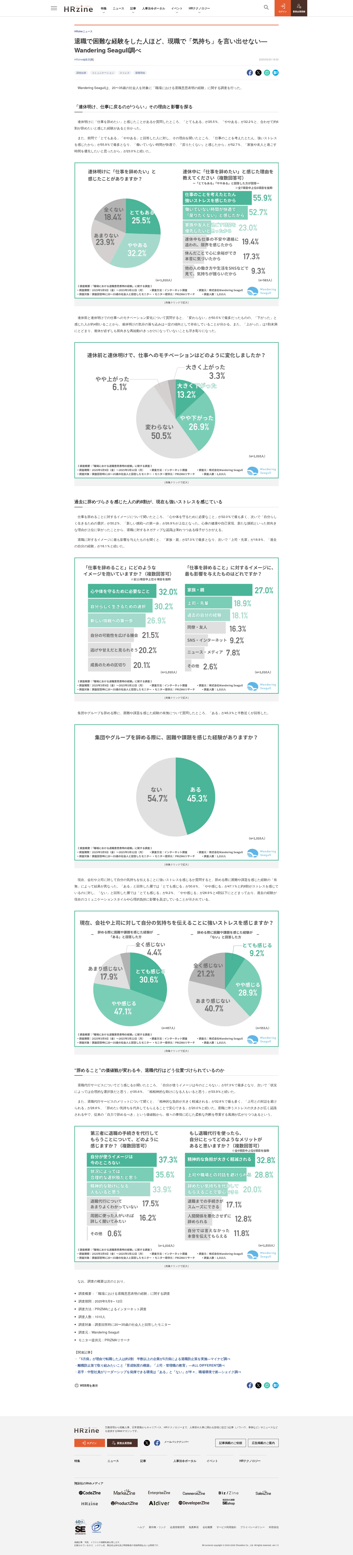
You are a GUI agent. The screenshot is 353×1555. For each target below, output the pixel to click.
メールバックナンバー (176, 1442)
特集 (104, 8)
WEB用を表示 (89, 1385)
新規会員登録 (124, 1443)
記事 (133, 8)
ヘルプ (141, 1527)
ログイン (92, 1443)
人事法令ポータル (153, 8)
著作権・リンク (157, 1527)
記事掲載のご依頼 (230, 1443)
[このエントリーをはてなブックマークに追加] (276, 72)
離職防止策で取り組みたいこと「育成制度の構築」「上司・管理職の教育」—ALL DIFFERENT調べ (151, 1365)
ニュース (118, 8)
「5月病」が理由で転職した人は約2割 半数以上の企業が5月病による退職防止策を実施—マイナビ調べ (154, 1358)
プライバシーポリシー (252, 1527)
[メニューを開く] (54, 8)
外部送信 (274, 1527)
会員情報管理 (177, 1527)
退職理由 (140, 72)
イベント (177, 8)
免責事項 (194, 1527)
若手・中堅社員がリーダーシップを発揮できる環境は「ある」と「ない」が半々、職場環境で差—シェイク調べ (159, 1371)
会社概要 (207, 1527)
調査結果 (81, 72)
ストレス (125, 72)
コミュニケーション (103, 72)
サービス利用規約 (226, 1527)
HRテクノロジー (199, 8)
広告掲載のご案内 (263, 1443)
